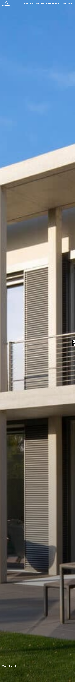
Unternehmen (43, 3)
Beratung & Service (60, 3)
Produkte (25, 3)
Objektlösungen (34, 3)
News (68, 3)
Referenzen (51, 3)
